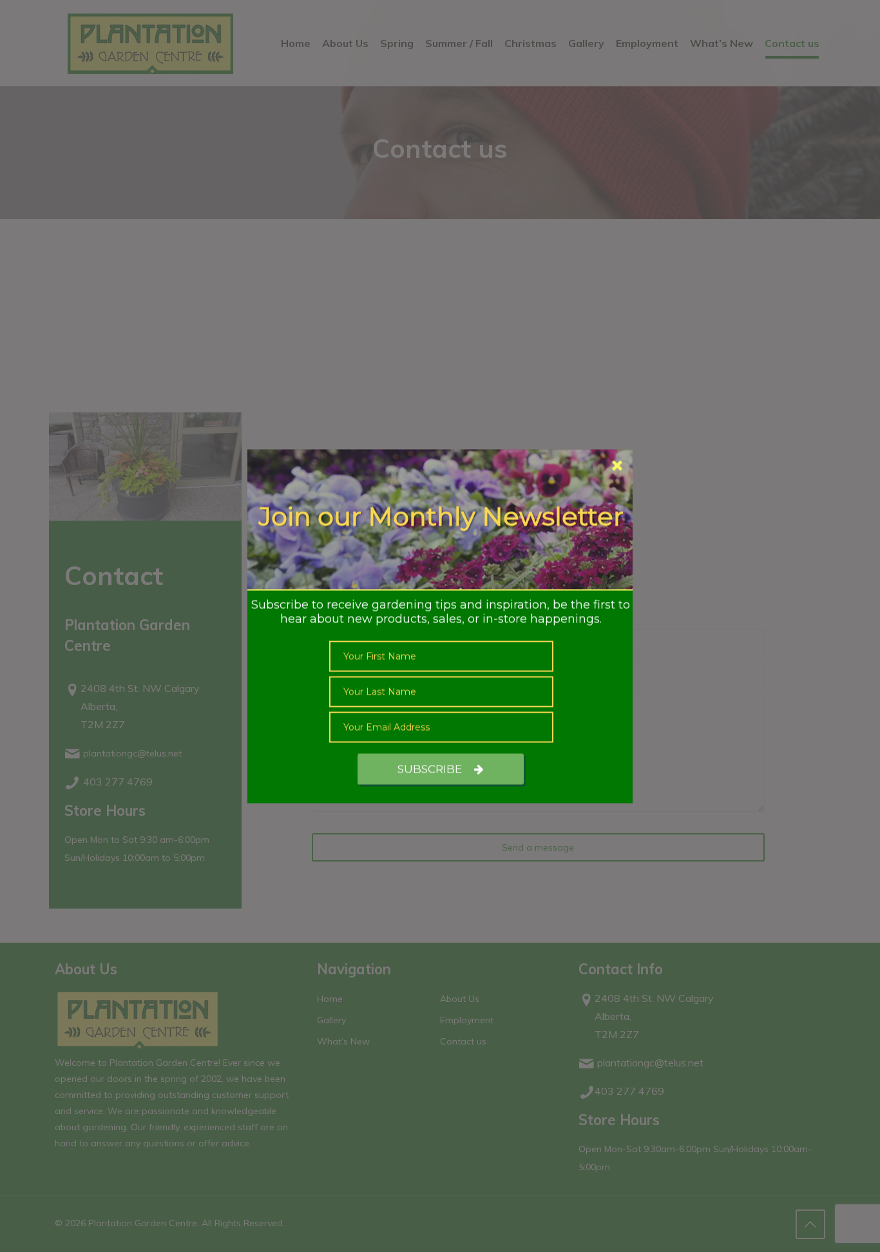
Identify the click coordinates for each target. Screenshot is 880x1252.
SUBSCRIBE (430, 768)
